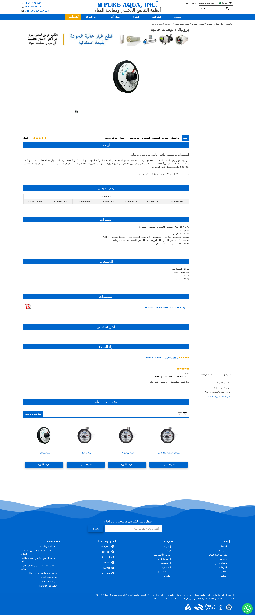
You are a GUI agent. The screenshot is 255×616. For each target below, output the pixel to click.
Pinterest (105, 557)
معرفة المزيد (44, 464)
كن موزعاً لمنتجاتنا (162, 554)
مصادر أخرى (114, 16)
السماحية (166, 567)
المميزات (165, 138)
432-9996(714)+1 (157, 598)
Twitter (106, 567)
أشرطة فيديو (134, 138)
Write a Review (153, 357)
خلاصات (167, 575)
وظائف (224, 575)
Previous (180, 414)
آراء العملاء (124, 138)
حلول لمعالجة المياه (218, 554)
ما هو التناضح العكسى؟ (46, 546)
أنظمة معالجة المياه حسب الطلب (42, 573)
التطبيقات (156, 138)
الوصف (185, 138)
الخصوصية (166, 563)
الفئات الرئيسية (207, 374)
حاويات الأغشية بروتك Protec (219, 396)
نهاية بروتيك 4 (86, 452)
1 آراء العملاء (28, 138)
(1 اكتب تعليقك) (171, 357)
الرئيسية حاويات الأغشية (221, 388)
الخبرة (136, 16)
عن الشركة (91, 16)
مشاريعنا (223, 559)
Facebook (105, 551)
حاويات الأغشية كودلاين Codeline (217, 392)
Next (185, 414)
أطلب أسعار (73, 16)
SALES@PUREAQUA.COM (37, 11)
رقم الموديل (175, 138)
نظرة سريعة (44, 435)
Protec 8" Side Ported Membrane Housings (165, 307)
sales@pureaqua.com (175, 598)
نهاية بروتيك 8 (44, 452)
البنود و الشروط (163, 559)
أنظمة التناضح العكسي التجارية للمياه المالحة (37, 567)
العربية (227, 3)
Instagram (105, 546)
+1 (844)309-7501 (33, 6)
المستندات (146, 138)
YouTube (106, 573)
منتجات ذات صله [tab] (33, 414)
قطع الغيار (156, 16)
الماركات (223, 567)
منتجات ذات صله (111, 138)
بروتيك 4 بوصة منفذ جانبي (169, 452)
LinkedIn (106, 562)
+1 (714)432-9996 (33, 3)
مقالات (224, 571)
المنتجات (178, 16)
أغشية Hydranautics (47, 585)
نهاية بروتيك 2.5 (127, 452)
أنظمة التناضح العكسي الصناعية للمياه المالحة (37, 560)
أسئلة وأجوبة (165, 550)
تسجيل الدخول (197, 3)
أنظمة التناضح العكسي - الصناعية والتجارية (35, 552)
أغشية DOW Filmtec (48, 581)
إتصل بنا (167, 546)
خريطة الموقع (164, 571)
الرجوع (227, 374)
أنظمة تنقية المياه (49, 577)
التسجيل (211, 3)
